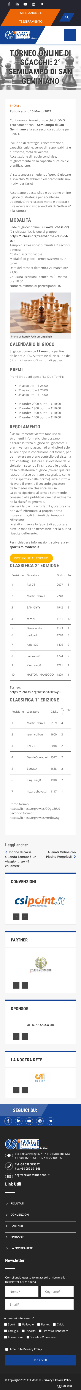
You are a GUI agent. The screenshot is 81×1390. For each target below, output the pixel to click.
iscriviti (40, 1360)
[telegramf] (50, 1121)
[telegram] (41, 4)
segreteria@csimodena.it (32, 1175)
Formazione (15, 1337)
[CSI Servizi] (40, 1077)
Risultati (17, 1203)
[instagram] (33, 4)
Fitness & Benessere (55, 1331)
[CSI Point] (40, 901)
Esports (30, 1331)
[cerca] (67, 17)
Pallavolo (28, 1324)
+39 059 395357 (29, 1164)
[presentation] (16, 916)
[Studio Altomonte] (40, 965)
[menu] (70, 35)
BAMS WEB (66, 1385)
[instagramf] (40, 1121)
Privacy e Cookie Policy (57, 1380)
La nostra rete (26, 1059)
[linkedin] (17, 4)
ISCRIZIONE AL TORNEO (31, 558)
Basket (45, 1324)
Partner (19, 940)
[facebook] (9, 4)
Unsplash (46, 336)
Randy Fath (29, 336)
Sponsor (19, 1008)
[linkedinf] (18, 1121)
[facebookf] (8, 1121)
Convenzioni (23, 881)
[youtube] (25, 4)
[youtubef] (29, 1121)
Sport (15, 106)
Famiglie (13, 1331)
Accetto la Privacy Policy (26, 1349)
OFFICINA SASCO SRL (40, 1025)
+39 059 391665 (30, 1168)
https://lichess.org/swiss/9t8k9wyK (35, 692)
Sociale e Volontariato (44, 1337)
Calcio (60, 1324)
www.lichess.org (57, 227)
